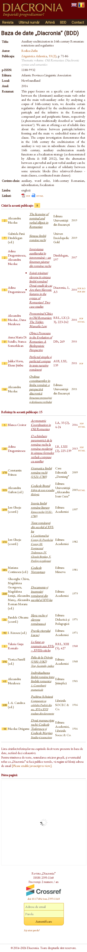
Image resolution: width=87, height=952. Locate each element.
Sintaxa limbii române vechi (37, 238)
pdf (28, 195)
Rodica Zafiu (29, 51)
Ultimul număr (29, 22)
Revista (7, 22)
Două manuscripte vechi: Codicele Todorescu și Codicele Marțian (42, 728)
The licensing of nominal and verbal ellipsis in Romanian (38, 220)
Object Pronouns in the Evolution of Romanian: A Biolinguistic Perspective (40, 341)
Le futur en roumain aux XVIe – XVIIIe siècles (42, 646)
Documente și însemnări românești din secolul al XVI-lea (41, 593)
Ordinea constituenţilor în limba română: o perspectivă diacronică (40, 389)
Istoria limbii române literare (42, 509)
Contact (78, 22)
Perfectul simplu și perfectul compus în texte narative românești (40, 363)
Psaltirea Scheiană (42, 704)
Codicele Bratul (42, 490)
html (40, 195)
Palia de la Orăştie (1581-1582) (42, 661)
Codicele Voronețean (38, 570)
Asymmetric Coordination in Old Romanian (41, 424)
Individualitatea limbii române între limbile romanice (42, 681)
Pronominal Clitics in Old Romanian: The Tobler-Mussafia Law (41, 319)
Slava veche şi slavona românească (39, 619)
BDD (63, 22)
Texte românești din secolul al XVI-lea (42, 542)
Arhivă (50, 22)
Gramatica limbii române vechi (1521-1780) (41, 472)
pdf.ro (81, 288)
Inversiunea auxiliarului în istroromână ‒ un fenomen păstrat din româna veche (40, 257)
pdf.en (81, 291)
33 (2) (52, 56)
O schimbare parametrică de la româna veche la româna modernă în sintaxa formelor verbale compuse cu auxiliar (42, 448)
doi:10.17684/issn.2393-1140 (44, 898)
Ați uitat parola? (32, 930)
